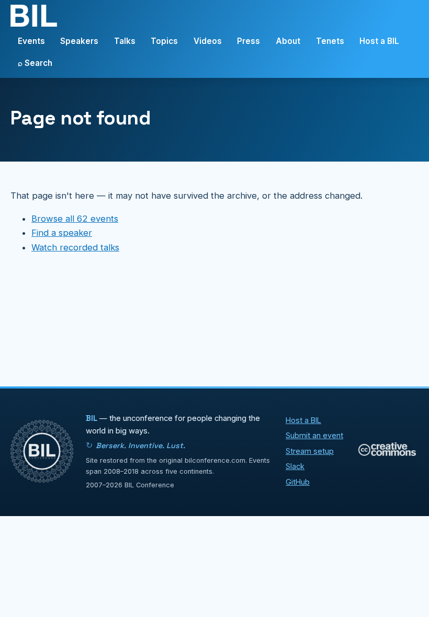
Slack (295, 466)
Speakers (79, 41)
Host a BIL (379, 41)
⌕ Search (35, 63)
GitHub (298, 481)
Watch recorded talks (75, 247)
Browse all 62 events (74, 218)
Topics (164, 41)
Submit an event (314, 435)
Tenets (330, 41)
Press (248, 41)
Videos (208, 41)
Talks (125, 41)
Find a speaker (61, 232)
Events (31, 41)
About (288, 41)
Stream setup (310, 451)
